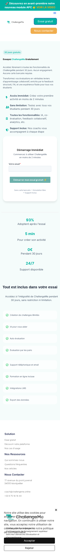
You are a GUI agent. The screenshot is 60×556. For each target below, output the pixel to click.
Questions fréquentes (16, 464)
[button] (55, 13)
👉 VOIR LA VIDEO (44, 7)
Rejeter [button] (29, 547)
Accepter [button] (29, 540)
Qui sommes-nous (14, 460)
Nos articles (11, 468)
